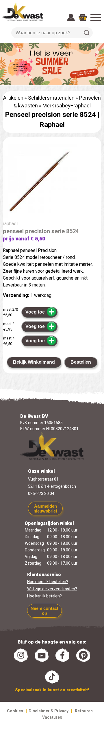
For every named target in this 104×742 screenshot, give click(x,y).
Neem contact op (44, 611)
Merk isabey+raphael (66, 106)
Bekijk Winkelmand (34, 362)
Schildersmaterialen (51, 98)
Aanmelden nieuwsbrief (45, 508)
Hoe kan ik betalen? (44, 596)
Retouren (84, 711)
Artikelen (13, 98)
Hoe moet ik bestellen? (47, 582)
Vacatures (52, 717)
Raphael (52, 125)
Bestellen (80, 362)
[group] (52, 182)
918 (82, 19)
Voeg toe (35, 312)
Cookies (15, 711)
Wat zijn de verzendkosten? (52, 589)
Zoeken (86, 33)
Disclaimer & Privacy (48, 711)
